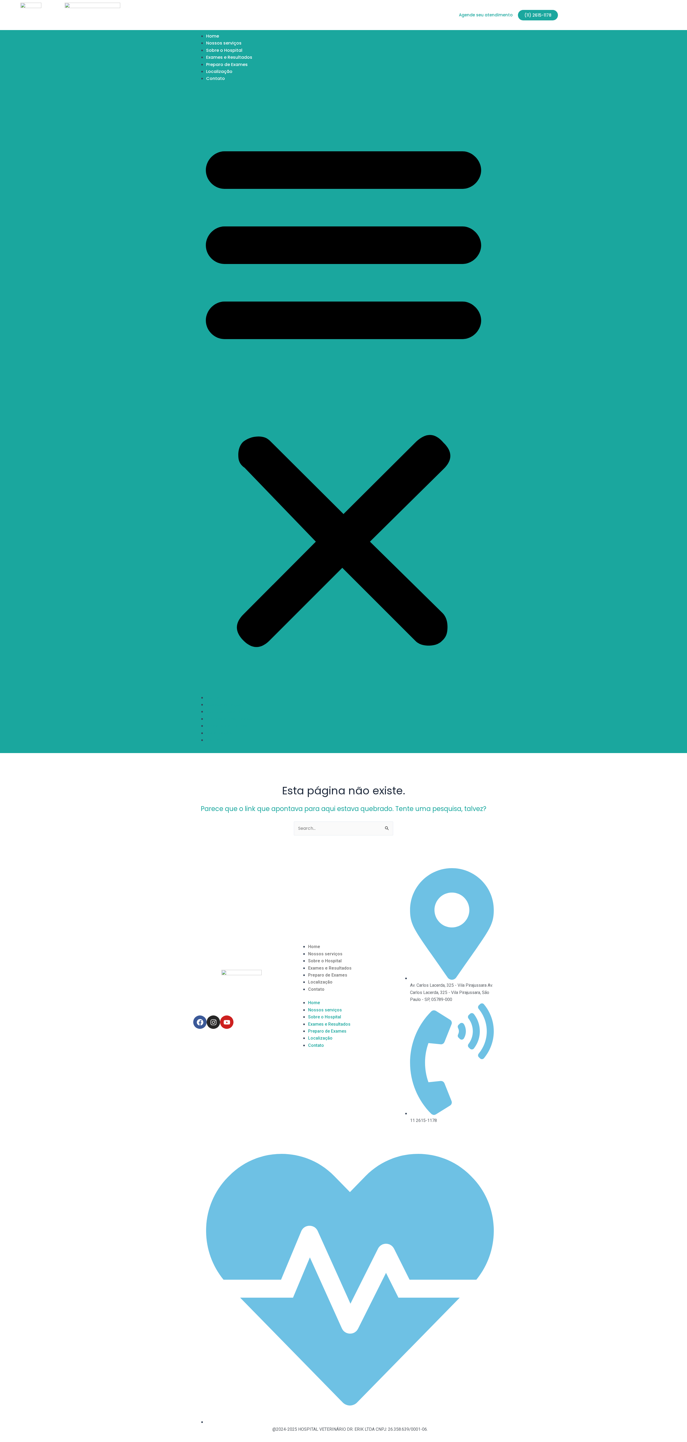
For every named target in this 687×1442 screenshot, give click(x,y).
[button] (343, 391)
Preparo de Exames (227, 64)
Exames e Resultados (229, 57)
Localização (219, 71)
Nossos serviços (224, 43)
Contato (215, 78)
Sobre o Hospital (224, 50)
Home (212, 36)
